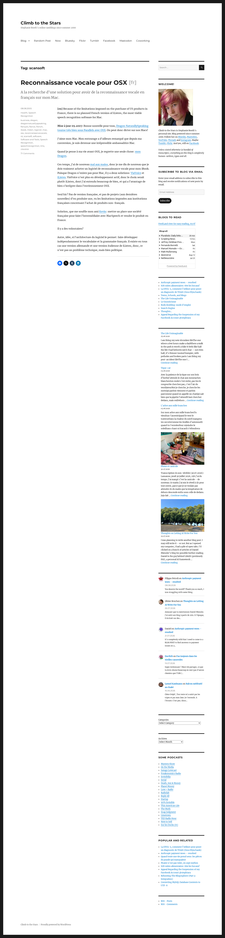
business (25, 120)
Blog (23, 40)
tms (42, 146)
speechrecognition (30, 146)
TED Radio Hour (168, 818)
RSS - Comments (169, 904)
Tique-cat (166, 368)
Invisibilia (166, 776)
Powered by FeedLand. (177, 266)
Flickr (82, 40)
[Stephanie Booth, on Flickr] (181, 107)
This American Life (170, 805)
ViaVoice (136, 172)
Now (58, 40)
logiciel (38, 130)
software (37, 136)
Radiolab (165, 793)
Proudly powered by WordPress (56, 924)
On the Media (167, 767)
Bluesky (70, 40)
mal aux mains (99, 164)
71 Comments (27, 153)
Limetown (166, 815)
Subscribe (165, 200)
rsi (22, 136)
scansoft (28, 136)
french (39, 126)
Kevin (102, 211)
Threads (172, 140)
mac (45, 130)
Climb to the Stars (41, 23)
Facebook (109, 40)
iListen (61, 177)
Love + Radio (167, 789)
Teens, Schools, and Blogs (173, 295)
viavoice (25, 149)
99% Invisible (167, 802)
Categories (163, 720)
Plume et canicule (169, 466)
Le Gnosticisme (168, 301)
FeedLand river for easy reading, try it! (176, 223)
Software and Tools (30, 139)
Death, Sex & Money (170, 783)
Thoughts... (166, 311)
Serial (163, 780)
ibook (23, 130)
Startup (164, 799)
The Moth (166, 809)
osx (22, 133)
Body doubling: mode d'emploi (176, 305)
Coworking (143, 40)
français (24, 126)
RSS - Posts (166, 901)
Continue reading (169, 362)
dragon (34, 120)
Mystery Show (168, 764)
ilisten (30, 130)
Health (24, 112)
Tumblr (94, 40)
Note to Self (166, 821)
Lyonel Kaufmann (173, 683)
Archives (162, 738)
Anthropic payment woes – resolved (178, 282)
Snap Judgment (168, 812)
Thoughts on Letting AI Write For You (179, 533)
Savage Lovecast (169, 770)
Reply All (165, 796)
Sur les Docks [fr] (169, 825)
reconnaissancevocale (36, 133)
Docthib (169, 656)
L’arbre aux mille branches (174, 405)
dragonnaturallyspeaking (33, 123)
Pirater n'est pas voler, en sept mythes (179, 863)
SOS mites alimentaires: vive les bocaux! (180, 285)
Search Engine (168, 308)
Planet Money (167, 786)
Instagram (186, 140)
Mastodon (126, 40)
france (32, 126)
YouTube (162, 140)
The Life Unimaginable (172, 298)
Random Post (42, 40)
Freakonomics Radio (171, 773)
